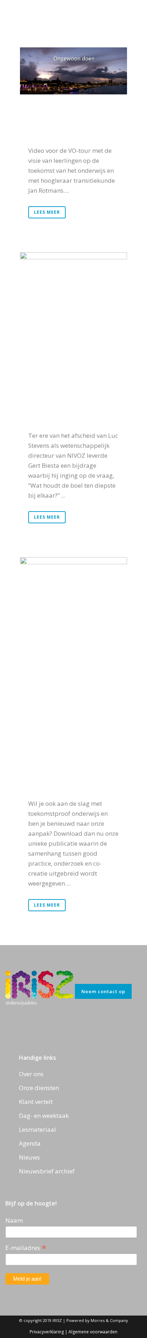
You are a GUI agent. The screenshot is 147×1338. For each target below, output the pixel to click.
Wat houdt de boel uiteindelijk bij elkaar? (72, 387)
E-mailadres (25, 1247)
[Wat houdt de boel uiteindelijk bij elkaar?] (73, 294)
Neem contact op (103, 991)
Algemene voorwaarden (93, 1332)
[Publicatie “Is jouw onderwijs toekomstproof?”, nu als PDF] (73, 619)
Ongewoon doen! (70, 124)
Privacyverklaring (47, 1332)
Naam (14, 1220)
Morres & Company (109, 1320)
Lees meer (47, 212)
